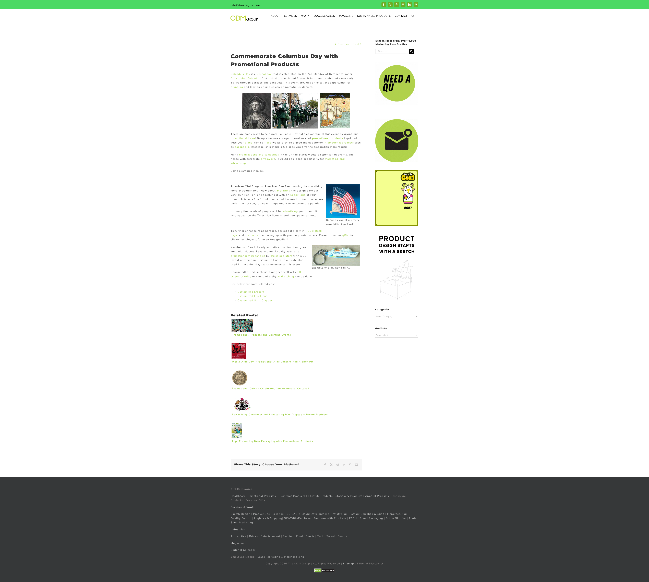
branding (237, 87)
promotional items (243, 138)
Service (343, 536)
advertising (290, 211)
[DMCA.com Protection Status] (324, 570)
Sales (261, 556)
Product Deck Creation (268, 514)
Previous (343, 44)
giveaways (268, 159)
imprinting (284, 190)
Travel (331, 536)
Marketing (273, 556)
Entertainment (270, 536)
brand (249, 142)
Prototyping (339, 514)
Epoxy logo (298, 195)
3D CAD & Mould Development (308, 514)
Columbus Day (240, 74)
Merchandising (294, 556)
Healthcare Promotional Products (253, 496)
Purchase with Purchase (330, 518)
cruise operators (281, 256)
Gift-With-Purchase (297, 518)
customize (252, 235)
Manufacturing (397, 514)
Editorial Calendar (243, 550)
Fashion (288, 536)
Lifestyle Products (320, 496)
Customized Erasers (251, 292)
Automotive (238, 536)
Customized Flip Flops (252, 296)
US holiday (264, 74)
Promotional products (339, 142)
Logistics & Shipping (268, 518)
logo (268, 142)
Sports (310, 536)
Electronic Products (292, 496)
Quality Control (241, 518)
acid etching (286, 276)
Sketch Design (240, 514)
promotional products (327, 138)
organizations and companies (259, 154)
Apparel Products (377, 496)
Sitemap (348, 563)
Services (236, 507)
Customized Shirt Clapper (255, 300)
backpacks (242, 147)
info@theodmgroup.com (246, 5)
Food (299, 536)
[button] (413, 15)
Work (250, 507)
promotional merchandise (248, 256)
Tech (320, 536)
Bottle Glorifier (395, 518)
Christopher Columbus (246, 78)
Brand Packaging (371, 518)
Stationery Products (349, 496)
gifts (345, 235)
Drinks (253, 536)
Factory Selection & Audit (367, 514)
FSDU (353, 518)
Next (356, 44)
